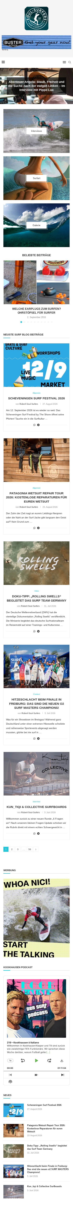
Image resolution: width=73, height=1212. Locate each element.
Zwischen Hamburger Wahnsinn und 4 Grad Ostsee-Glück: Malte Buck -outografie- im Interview (36, 86)
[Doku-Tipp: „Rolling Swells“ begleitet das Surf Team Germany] (36, 563)
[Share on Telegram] (38, 425)
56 (29, 849)
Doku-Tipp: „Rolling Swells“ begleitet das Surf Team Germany (47, 1147)
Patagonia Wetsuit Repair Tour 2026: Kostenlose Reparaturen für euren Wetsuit (36, 497)
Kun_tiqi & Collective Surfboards (37, 807)
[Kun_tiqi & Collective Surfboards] (36, 774)
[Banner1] (36, 918)
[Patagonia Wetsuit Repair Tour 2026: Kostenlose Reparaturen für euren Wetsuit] (36, 460)
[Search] (69, 62)
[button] (4, 86)
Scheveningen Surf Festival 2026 (36, 398)
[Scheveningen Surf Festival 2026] (36, 365)
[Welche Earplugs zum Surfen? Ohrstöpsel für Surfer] (36, 282)
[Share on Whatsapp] (34, 425)
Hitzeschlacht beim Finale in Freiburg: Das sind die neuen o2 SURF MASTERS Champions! (36, 703)
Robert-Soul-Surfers (29, 404)
